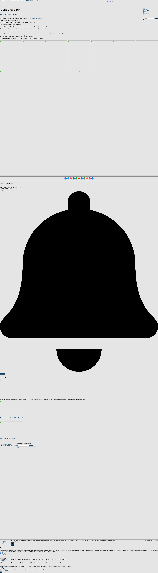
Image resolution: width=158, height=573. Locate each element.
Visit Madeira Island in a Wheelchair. (8, 438)
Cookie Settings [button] (14, 541)
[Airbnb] (87, 178)
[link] (8, 444)
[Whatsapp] (76, 178)
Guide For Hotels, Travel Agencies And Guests (9, 396)
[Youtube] (79, 178)
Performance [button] (2, 560)
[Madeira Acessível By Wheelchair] (32, 0)
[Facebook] (65, 178)
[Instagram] (71, 178)
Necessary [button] (2, 552)
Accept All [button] (20, 541)
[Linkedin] (73, 178)
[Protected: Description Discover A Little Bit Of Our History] (11, 407)
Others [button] (1, 567)
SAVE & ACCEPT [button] (4, 570)
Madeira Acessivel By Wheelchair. (35, 18)
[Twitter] (68, 178)
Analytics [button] (2, 563)
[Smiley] (81, 178)
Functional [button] (2, 557)
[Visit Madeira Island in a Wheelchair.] (11, 428)
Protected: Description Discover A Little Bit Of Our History (12, 417)
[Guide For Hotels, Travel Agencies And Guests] (11, 387)
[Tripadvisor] (84, 178)
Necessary (3, 553)
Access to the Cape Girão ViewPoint (8, 14)
